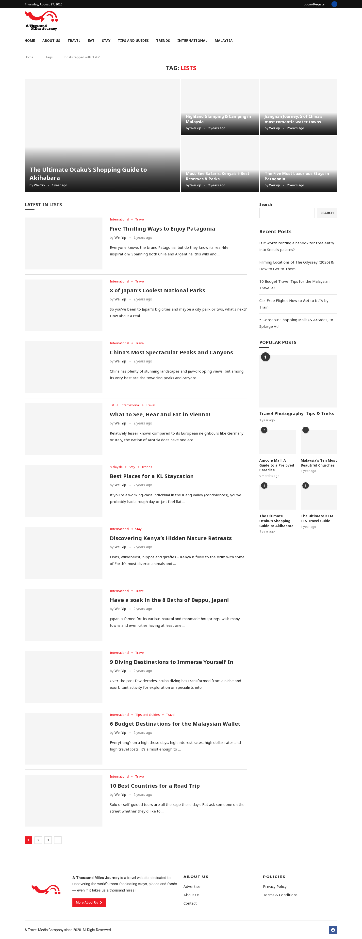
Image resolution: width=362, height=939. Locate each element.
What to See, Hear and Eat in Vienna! (160, 414)
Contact (190, 903)
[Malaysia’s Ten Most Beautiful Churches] (319, 442)
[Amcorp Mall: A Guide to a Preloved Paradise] (277, 442)
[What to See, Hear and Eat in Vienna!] (63, 429)
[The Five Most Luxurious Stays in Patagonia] (299, 164)
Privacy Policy (275, 886)
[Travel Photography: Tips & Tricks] (298, 381)
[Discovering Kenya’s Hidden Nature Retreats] (63, 553)
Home (30, 40)
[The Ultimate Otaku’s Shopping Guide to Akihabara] (102, 135)
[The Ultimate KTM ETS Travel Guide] (319, 497)
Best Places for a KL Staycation (152, 476)
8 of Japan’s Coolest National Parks (157, 290)
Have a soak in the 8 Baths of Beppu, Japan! (169, 599)
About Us (51, 40)
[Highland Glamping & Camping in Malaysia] (220, 107)
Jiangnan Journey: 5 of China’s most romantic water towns (293, 119)
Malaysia (224, 40)
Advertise (191, 886)
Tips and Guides (133, 40)
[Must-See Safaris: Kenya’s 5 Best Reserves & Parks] (220, 164)
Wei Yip (39, 185)
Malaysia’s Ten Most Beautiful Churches (319, 463)
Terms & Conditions (280, 895)
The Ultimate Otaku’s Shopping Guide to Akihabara (276, 521)
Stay (106, 40)
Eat (91, 40)
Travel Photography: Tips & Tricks (296, 413)
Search (265, 204)
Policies (274, 876)
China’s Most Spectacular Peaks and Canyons (171, 352)
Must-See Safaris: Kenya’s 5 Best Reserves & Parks (217, 176)
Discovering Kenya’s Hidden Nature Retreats (171, 538)
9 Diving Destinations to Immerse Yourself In (171, 661)
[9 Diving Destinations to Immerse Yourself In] (63, 677)
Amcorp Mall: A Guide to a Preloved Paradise (276, 465)
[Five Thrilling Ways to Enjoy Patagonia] (63, 243)
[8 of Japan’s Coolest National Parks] (63, 305)
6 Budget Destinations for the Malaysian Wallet (175, 723)
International (192, 40)
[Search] (334, 40)
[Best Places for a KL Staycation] (63, 491)
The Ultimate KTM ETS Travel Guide (317, 518)
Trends (163, 40)
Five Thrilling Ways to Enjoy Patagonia (162, 228)
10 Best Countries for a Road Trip (155, 785)
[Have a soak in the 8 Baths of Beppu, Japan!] (63, 615)
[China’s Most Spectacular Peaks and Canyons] (63, 367)
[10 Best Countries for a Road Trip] (63, 801)
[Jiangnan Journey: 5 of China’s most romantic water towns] (299, 107)
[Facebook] (334, 4)
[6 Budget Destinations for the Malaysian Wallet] (63, 739)
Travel (74, 40)
